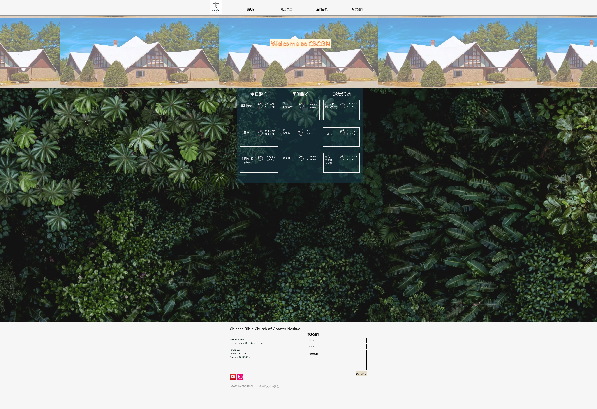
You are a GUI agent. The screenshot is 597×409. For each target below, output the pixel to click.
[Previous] (17, 52)
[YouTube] (233, 377)
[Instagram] (240, 377)
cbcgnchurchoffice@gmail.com (246, 343)
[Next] (579, 52)
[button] (286, 8)
